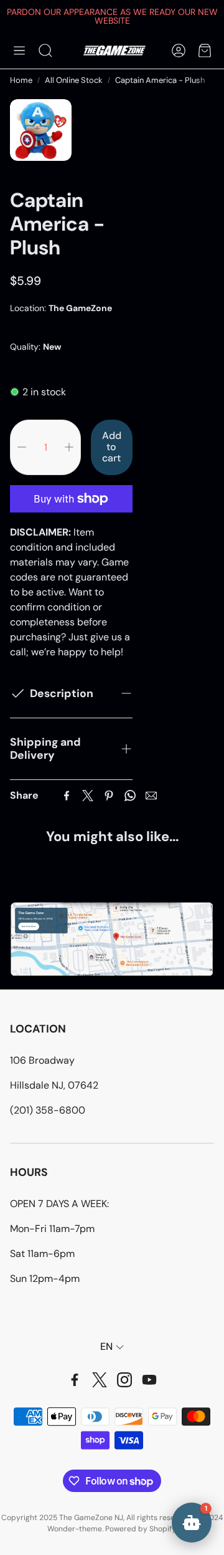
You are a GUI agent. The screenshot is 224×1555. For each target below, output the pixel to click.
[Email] (151, 795)
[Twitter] (87, 795)
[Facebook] (66, 795)
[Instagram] (124, 1379)
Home (21, 80)
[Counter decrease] (22, 447)
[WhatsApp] (130, 795)
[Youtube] (149, 1379)
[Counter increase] (69, 447)
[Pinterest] (108, 795)
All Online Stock (74, 80)
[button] (19, 50)
